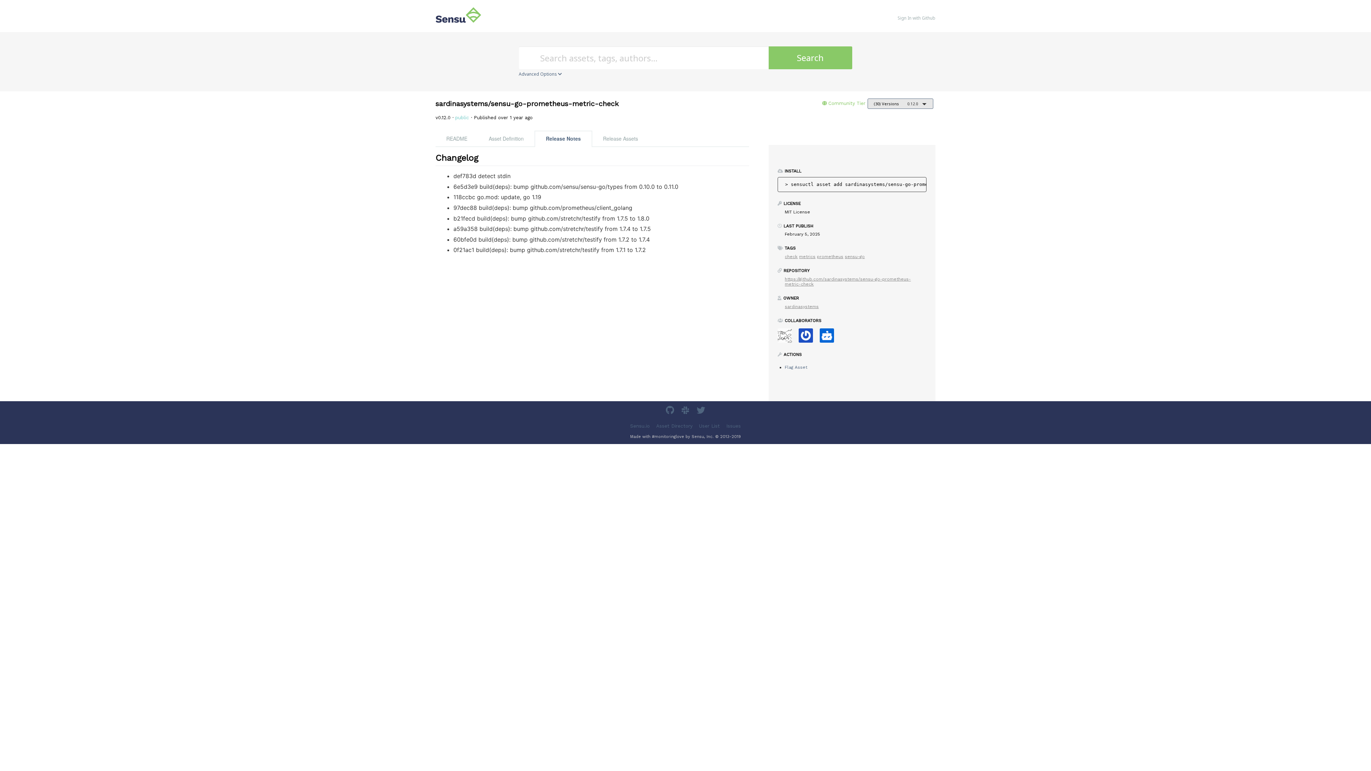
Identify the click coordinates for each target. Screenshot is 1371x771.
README (456, 138)
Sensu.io (640, 426)
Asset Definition (506, 138)
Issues (733, 426)
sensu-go (855, 256)
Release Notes (563, 138)
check (791, 256)
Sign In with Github (916, 18)
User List (709, 426)
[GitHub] (671, 411)
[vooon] (787, 338)
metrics (807, 256)
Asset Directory (674, 426)
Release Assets (620, 138)
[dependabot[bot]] (829, 338)
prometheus (830, 256)
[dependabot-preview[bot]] (808, 338)
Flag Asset (796, 367)
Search (810, 58)
